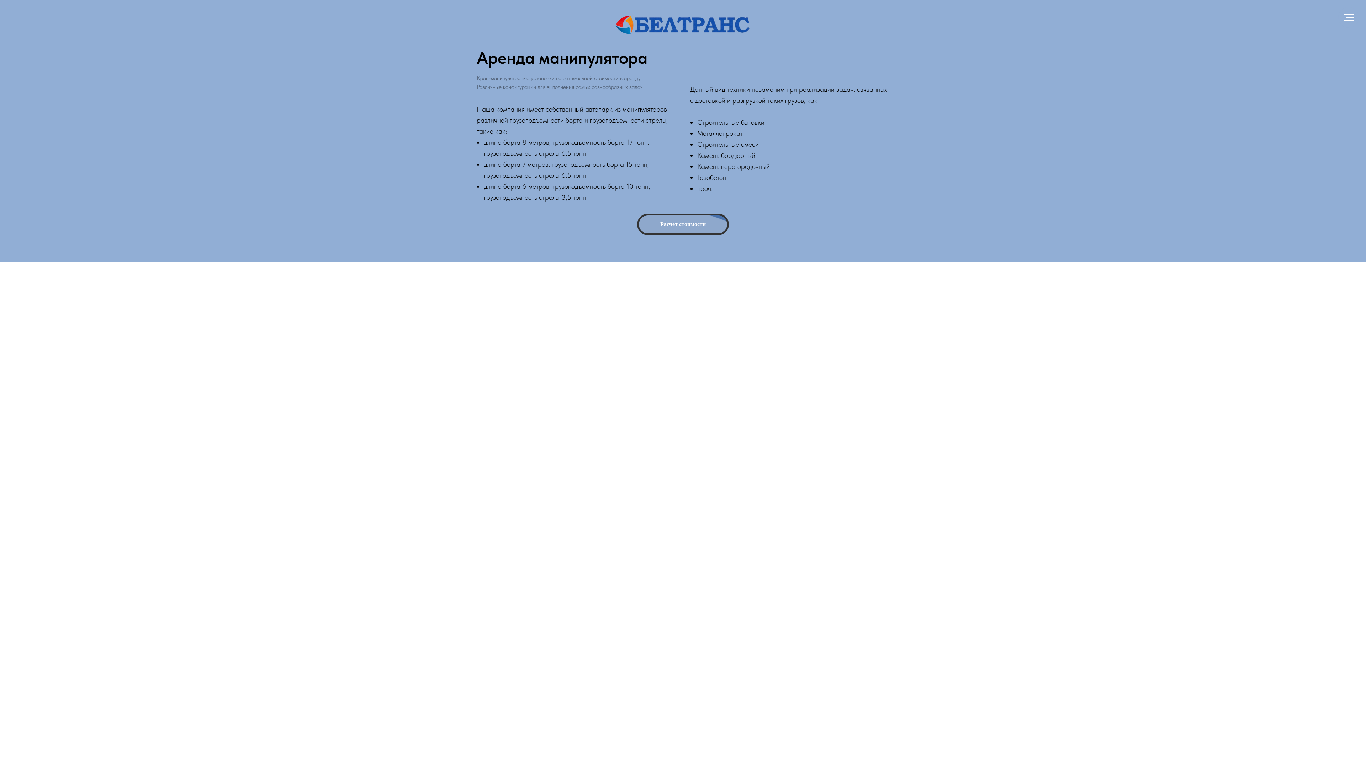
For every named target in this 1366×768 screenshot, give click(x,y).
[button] (683, 224)
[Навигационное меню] (1349, 17)
